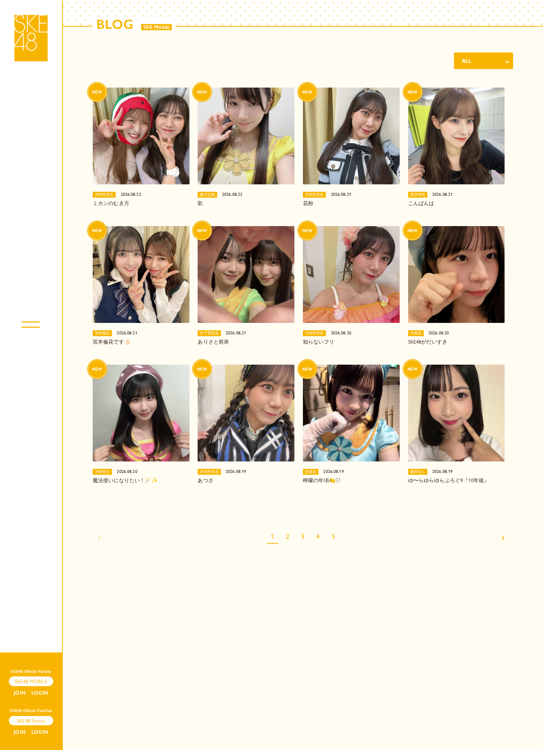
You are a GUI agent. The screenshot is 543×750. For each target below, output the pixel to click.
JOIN (19, 693)
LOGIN (39, 693)
